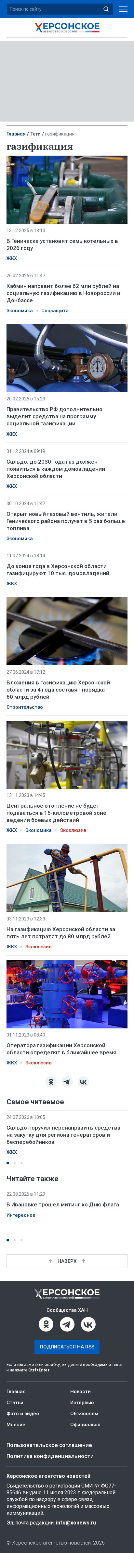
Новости (80, 1391)
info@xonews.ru (76, 1523)
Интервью (82, 1402)
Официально (85, 1425)
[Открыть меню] (123, 9)
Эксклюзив (73, 830)
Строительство (25, 707)
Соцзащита (55, 311)
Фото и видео (23, 1414)
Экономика (20, 311)
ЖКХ (12, 258)
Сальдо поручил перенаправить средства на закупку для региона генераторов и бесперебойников (63, 1134)
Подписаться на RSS (67, 1347)
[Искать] (106, 9)
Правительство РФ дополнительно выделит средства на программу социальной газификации (54, 416)
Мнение (16, 1425)
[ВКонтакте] (83, 1081)
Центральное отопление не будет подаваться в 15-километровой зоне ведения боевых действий (56, 812)
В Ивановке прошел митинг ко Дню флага (63, 1204)
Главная (16, 134)
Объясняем (84, 1414)
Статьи (15, 1402)
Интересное (21, 1215)
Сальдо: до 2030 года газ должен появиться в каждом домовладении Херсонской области (56, 468)
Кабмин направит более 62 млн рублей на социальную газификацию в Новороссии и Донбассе (63, 293)
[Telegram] (67, 1081)
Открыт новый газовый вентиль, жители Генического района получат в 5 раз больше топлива (66, 521)
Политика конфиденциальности (50, 1456)
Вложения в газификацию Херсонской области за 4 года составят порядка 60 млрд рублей (58, 689)
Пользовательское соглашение (49, 1445)
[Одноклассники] (51, 1081)
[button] (8, 1163)
